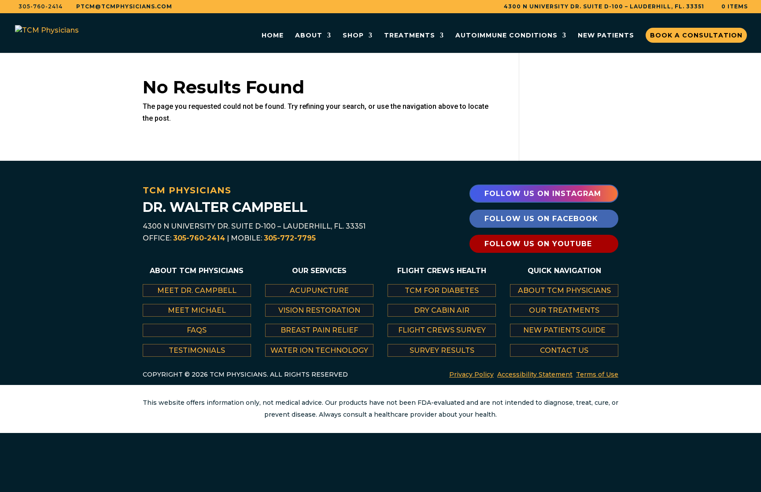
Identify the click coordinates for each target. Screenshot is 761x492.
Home (273, 35)
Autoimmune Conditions (506, 35)
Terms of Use (597, 374)
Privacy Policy (471, 374)
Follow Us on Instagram (542, 193)
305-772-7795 (290, 238)
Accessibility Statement (535, 374)
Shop (353, 35)
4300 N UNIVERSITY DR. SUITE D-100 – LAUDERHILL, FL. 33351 (604, 7)
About (308, 35)
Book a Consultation (696, 35)
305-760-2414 (199, 238)
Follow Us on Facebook (541, 219)
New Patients (606, 35)
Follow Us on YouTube (538, 244)
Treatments (409, 35)
